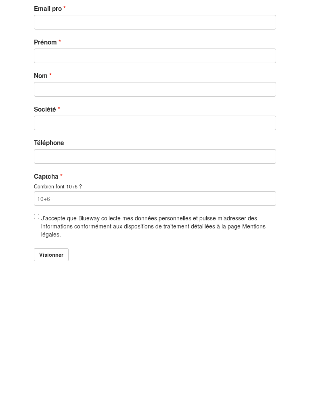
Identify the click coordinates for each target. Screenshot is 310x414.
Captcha (46, 176)
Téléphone (49, 142)
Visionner (51, 254)
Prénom (45, 42)
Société (45, 109)
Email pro (48, 8)
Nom (41, 75)
